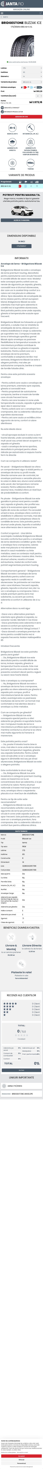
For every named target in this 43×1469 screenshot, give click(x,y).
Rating (21, 1070)
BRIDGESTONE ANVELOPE (22, 1094)
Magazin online (21, 9)
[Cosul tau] (40, 13)
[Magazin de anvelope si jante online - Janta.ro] (21, 4)
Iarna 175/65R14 (15, 1086)
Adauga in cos (21, 117)
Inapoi (5, 17)
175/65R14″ (21, 246)
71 (37, 186)
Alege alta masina (21, 220)
